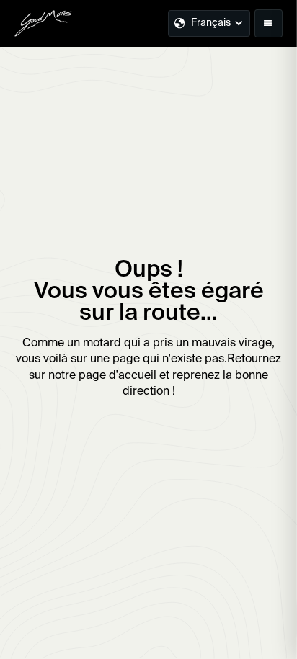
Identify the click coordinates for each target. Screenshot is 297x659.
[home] (43, 23)
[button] (268, 23)
